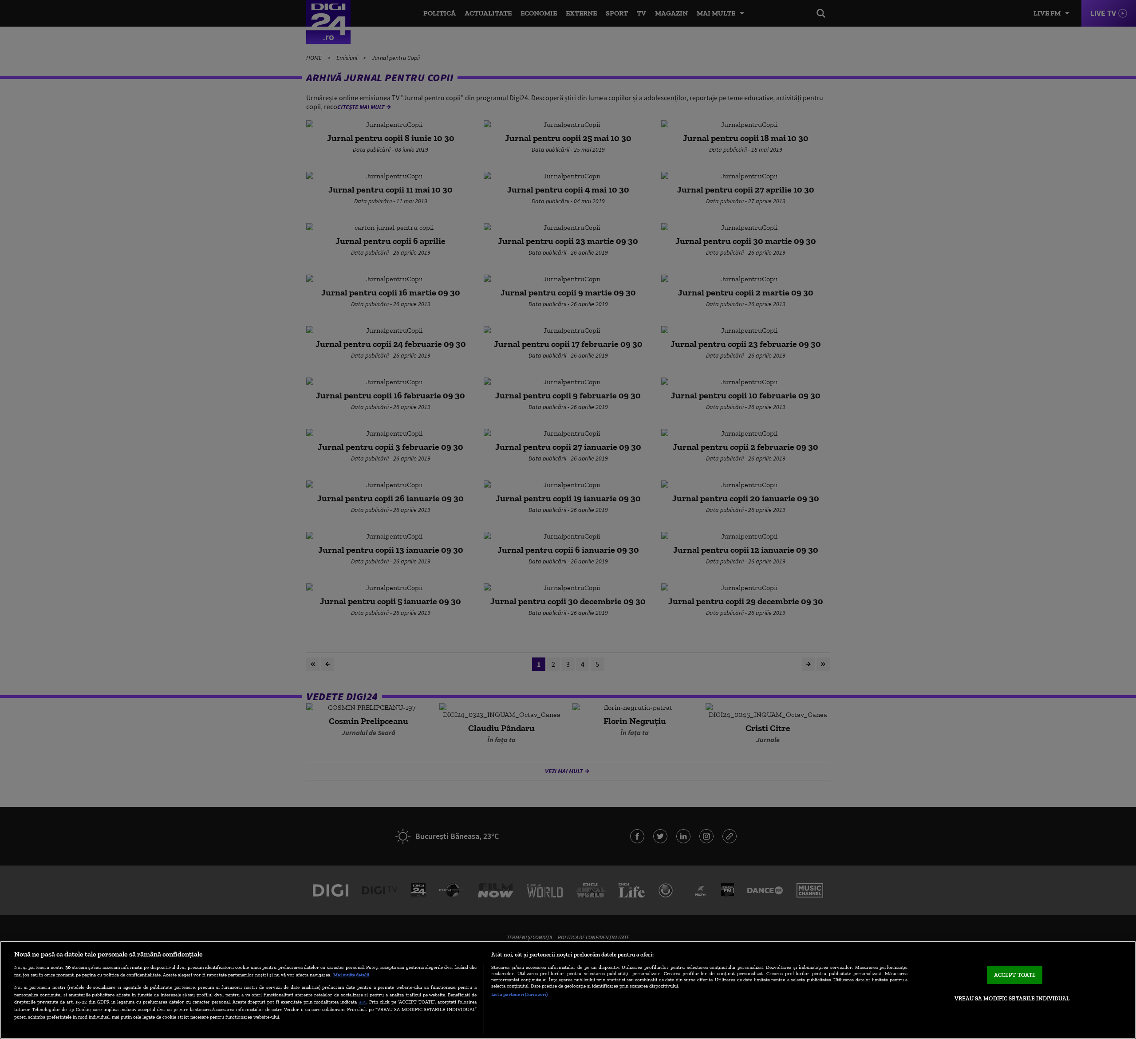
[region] (568, 990)
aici (363, 1001)
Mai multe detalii (351, 975)
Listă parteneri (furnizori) (519, 994)
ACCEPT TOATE (1015, 975)
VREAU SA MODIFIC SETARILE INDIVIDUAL (1012, 998)
